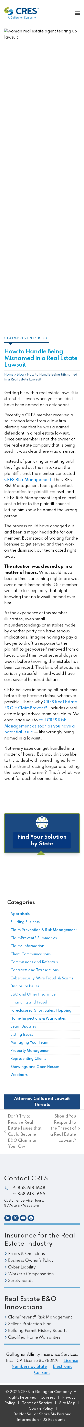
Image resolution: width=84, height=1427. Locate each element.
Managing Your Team (29, 1042)
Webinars (19, 1075)
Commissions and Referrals (34, 962)
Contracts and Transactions (34, 970)
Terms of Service (37, 1403)
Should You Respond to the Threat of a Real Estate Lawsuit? (63, 1128)
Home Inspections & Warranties (38, 1018)
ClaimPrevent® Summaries (33, 938)
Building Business (25, 922)
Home (8, 374)
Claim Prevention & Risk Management (43, 930)
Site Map (67, 1403)
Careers (48, 1397)
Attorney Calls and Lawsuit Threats (42, 1102)
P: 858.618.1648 (28, 1188)
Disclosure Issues (24, 986)
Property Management (30, 1051)
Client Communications (30, 954)
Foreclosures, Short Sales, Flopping (41, 1010)
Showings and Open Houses (35, 1067)
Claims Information (27, 946)
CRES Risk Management (27, 480)
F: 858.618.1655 (28, 1194)
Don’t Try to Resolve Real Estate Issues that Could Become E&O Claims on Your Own (23, 1131)
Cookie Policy (41, 1408)
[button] (77, 13)
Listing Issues (21, 1035)
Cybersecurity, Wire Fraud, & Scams (41, 978)
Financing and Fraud (28, 1002)
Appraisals (20, 914)
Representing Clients (28, 1059)
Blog (20, 374)
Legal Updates (23, 1026)
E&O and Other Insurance (32, 994)
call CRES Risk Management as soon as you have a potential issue (39, 726)
